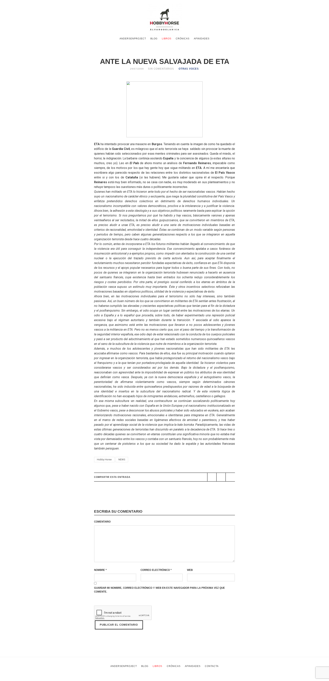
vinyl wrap (236, 678)
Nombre (100, 570)
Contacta (212, 666)
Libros (166, 38)
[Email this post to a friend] (230, 477)
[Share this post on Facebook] (212, 477)
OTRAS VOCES (189, 68)
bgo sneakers (106, 678)
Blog (153, 38)
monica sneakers (166, 678)
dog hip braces (217, 678)
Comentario (102, 521)
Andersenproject (133, 38)
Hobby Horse (104, 459)
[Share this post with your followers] (221, 477)
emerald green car (193, 678)
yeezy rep (126, 678)
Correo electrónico (156, 570)
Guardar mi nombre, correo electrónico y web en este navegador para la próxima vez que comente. (159, 589)
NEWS (121, 459)
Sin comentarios (161, 68)
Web (190, 570)
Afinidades (201, 38)
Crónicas (182, 38)
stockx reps (144, 678)
